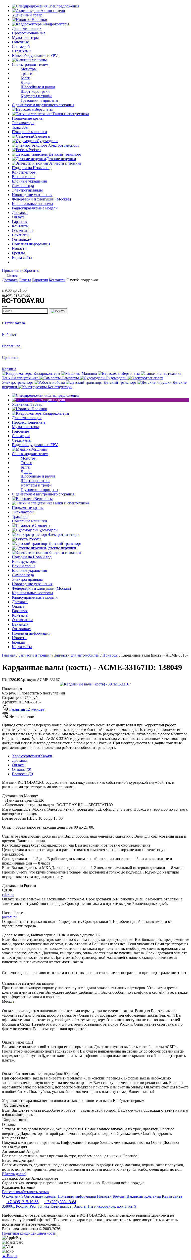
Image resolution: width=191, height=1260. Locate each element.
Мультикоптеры (25, 37)
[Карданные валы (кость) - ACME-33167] (95, 684)
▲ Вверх (9, 1256)
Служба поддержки (82, 280)
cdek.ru (8, 894)
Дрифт (26, 82)
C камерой (21, 46)
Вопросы (22, 774)
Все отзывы (12, 1192)
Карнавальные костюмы (32, 203)
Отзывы (21, 769)
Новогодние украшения (32, 195)
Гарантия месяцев (27, 709)
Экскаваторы (23, 123)
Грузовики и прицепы (39, 100)
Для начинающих (27, 28)
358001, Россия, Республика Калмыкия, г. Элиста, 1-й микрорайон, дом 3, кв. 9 (69, 1206)
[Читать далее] (14, 1174)
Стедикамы (21, 51)
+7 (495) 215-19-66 (22, 1202)
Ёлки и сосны (23, 177)
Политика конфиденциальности (29, 1233)
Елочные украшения (29, 181)
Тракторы (20, 127)
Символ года (23, 186)
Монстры (29, 69)
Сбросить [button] (30, 270)
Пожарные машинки (29, 132)
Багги (25, 78)
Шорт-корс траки (35, 91)
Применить (11, 270)
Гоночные (20, 42)
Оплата (18, 765)
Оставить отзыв (16, 1105)
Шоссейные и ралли (38, 87)
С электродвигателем (30, 64)
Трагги (26, 73)
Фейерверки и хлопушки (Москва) (41, 199)
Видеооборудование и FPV (35, 55)
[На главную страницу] (17, 286)
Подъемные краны (28, 118)
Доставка (20, 760)
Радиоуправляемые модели (35, 208)
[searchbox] (25, 311)
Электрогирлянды (27, 190)
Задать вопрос (15, 1120)
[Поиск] (58, 311)
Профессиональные (28, 33)
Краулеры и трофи (36, 96)
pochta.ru (9, 917)
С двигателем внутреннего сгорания (43, 105)
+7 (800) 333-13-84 (60, 1202)
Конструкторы (24, 172)
